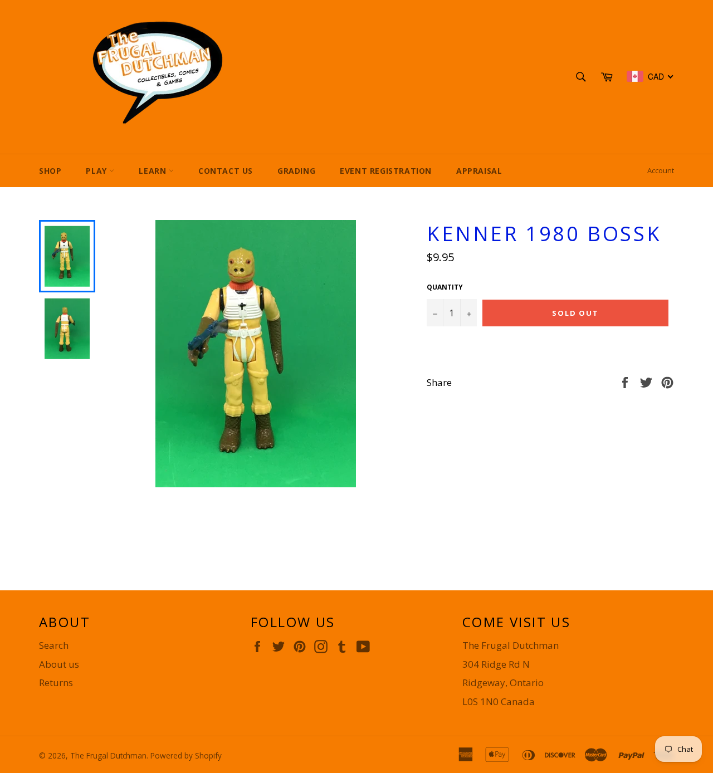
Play (97, 170)
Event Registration (386, 170)
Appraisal (479, 170)
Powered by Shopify (186, 755)
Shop (50, 170)
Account (660, 170)
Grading (296, 170)
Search (54, 645)
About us (59, 664)
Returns (56, 682)
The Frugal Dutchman (108, 755)
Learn (154, 170)
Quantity (445, 287)
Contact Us (225, 170)
